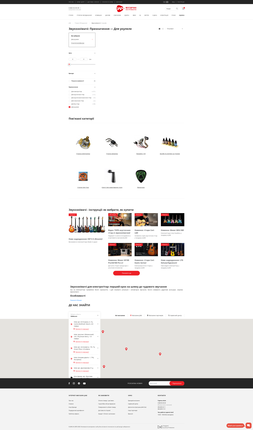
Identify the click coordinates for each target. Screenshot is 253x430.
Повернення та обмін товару (107, 407)
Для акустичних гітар (83, 95)
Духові (107, 15)
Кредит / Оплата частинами (106, 414)
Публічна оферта (74, 414)
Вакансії (130, 414)
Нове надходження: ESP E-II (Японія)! (85, 239)
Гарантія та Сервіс (107, 2)
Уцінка (181, 15)
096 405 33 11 (161, 407)
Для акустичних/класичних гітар (83, 98)
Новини (71, 404)
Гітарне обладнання (84, 15)
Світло (146, 15)
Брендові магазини (134, 400)
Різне (174, 15)
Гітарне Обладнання (81, 23)
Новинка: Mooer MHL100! (172, 230)
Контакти (119, 2)
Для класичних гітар (83, 101)
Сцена (154, 15)
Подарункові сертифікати (76, 410)
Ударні (126, 15)
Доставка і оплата (93, 2)
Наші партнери (132, 410)
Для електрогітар (83, 91)
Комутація (164, 15)
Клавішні (98, 15)
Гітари (71, 15)
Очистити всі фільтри (77, 43)
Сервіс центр (81, 2)
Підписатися (176, 383)
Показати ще (126, 273)
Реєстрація (180, 2)
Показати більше (76, 300)
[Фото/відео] (120, 219)
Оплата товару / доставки (106, 400)
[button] (103, 331)
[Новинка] (87, 224)
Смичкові (117, 15)
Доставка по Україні (104, 410)
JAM (70, 23)
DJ (140, 15)
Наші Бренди (73, 407)
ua (167, 2)
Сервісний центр (133, 404)
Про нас (71, 2)
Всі (120, 315)
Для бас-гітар (83, 104)
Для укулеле (75, 107)
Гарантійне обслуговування (106, 404)
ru (164, 2)
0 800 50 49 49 (74, 8)
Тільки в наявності (83, 81)
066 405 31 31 (161, 409)
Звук (134, 15)
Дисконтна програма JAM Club (137, 407)
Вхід (173, 2)
